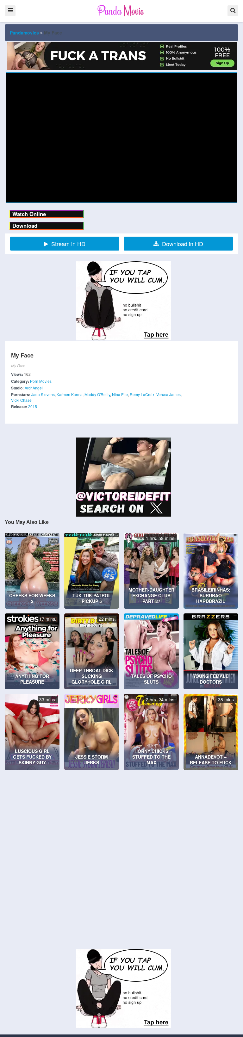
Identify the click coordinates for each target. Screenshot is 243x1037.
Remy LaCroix (142, 394)
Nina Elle (120, 394)
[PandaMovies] (121, 10)
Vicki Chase (21, 400)
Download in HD (182, 243)
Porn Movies (41, 381)
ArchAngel (34, 387)
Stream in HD (68, 243)
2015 (32, 406)
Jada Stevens (43, 394)
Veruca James (168, 394)
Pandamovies (24, 32)
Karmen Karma (70, 394)
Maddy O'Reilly (97, 394)
